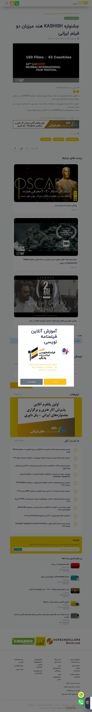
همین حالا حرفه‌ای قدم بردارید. (45, 372)
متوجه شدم (31, 381)
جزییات (55, 381)
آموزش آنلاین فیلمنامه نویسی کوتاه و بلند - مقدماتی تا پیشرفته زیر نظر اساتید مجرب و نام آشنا (42, 367)
